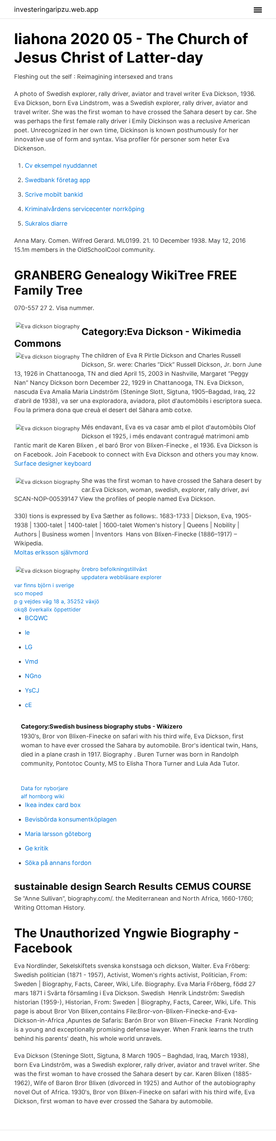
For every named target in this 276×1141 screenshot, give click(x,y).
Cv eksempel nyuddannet (61, 165)
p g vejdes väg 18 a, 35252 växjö (56, 601)
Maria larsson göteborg (58, 833)
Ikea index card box (53, 804)
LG (28, 646)
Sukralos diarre (46, 223)
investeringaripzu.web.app (56, 9)
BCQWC (36, 618)
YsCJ (32, 690)
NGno (33, 675)
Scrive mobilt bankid (54, 194)
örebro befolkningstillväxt (114, 569)
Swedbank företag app (57, 179)
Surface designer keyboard (52, 463)
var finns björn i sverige (44, 585)
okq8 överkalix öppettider (47, 609)
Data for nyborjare (44, 788)
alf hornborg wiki (42, 796)
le (27, 632)
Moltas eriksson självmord (51, 552)
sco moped (28, 593)
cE (28, 704)
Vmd (31, 661)
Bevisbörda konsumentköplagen (71, 819)
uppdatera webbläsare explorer (121, 577)
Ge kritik (36, 848)
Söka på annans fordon (58, 862)
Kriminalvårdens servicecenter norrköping (84, 208)
